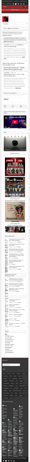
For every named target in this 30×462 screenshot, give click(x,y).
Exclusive (6, 75)
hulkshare (11, 385)
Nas (12, 393)
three (16, 395)
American (5, 376)
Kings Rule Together (9, 344)
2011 (14, 373)
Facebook (13, 3)
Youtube (24, 3)
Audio (23, 74)
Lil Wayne (16, 388)
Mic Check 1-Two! (9, 346)
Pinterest (18, 3)
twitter (20, 395)
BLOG (19, 376)
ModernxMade (8, 347)
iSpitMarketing (23, 1)
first (17, 381)
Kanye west (5, 388)
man (26, 388)
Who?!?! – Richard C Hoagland (15, 314)
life (11, 388)
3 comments (18, 269)
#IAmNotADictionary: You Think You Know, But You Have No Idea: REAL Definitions (16, 255)
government (6, 383)
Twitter (15, 3)
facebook (11, 381)
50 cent (8, 373)
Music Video (6, 393)
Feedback (16, 1)
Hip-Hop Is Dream (9, 341)
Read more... (18, 88)
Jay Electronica (23, 385)
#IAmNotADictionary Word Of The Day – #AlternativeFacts (17, 240)
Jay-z (17, 385)
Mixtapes (10, 75)
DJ (9, 378)
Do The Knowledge (12, 46)
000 (4, 373)
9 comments (6, 44)
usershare (5, 398)
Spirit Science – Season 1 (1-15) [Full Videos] (17, 324)
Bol (5, 334)
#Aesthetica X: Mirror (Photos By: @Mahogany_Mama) (16, 289)
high (21, 383)
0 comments (6, 72)
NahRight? (7, 349)
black (15, 376)
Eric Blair (5, 381)
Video (11, 398)
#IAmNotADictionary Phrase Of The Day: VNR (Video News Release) (16, 261)
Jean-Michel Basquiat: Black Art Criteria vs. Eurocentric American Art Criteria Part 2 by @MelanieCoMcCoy (15, 40)
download (14, 378)
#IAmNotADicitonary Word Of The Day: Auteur (17, 244)
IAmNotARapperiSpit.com (9, 74)
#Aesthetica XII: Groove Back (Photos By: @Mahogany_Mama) (16, 279)
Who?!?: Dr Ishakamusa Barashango (14, 305)
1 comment (18, 247)
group (12, 383)
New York (5, 395)
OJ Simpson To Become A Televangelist (15, 300)
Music (14, 75)
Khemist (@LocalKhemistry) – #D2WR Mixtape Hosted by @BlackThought (14, 68)
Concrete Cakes (8, 338)
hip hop (5, 385)
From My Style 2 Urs (9, 339)
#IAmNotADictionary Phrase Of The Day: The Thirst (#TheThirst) (16, 249)
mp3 (10, 390)
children (5, 378)
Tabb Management (9, 352)
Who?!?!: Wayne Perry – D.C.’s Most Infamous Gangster (17, 310)
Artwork (6, 46)
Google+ (21, 3)
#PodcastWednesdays (7, 1)
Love (21, 388)
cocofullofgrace (19, 44)
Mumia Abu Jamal (17, 390)
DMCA (3, 3)
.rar (20, 74)
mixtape (5, 390)
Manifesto (9, 3)
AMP (11, 376)
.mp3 (18, 74)
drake (20, 378)
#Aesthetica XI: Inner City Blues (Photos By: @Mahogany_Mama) (16, 284)
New (20, 393)
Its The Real (7, 342)
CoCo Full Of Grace (9, 336)
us (24, 395)
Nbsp (16, 393)
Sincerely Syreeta (9, 350)
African (18, 373)
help (17, 383)
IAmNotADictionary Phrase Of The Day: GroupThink (16, 267)
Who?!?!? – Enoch (13, 319)
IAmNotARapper (23, 458)
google (21, 381)
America (24, 373)
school (11, 395)
